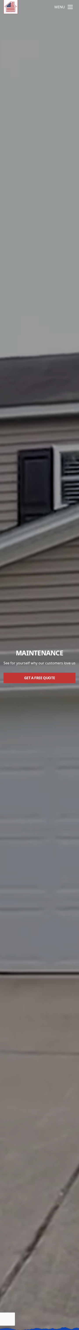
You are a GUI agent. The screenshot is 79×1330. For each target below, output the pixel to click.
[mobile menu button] (70, 7)
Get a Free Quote (39, 677)
